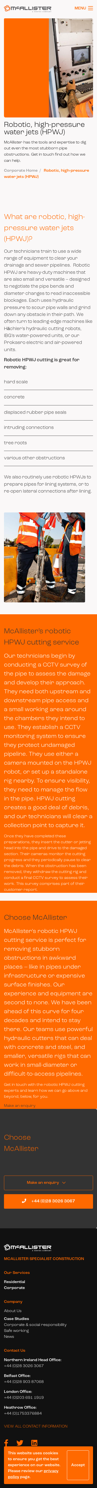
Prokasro (14, 342)
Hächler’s (14, 329)
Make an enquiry (20, 1106)
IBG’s (9, 336)
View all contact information (35, 1427)
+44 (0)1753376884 (23, 1414)
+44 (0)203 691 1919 (24, 1398)
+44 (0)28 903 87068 (24, 1382)
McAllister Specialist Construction (44, 1259)
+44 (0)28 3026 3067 (52, 1201)
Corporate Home (21, 171)
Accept (78, 1465)
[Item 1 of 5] (48, 558)
